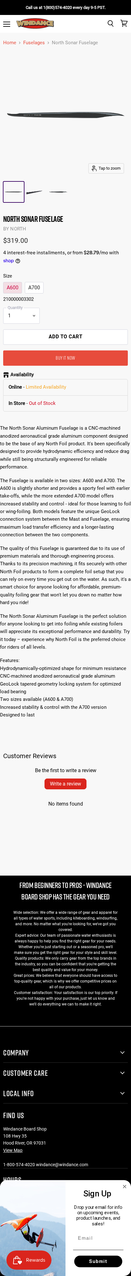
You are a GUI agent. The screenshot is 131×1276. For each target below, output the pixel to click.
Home (9, 43)
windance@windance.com (62, 1164)
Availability (22, 374)
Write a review (65, 784)
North (18, 229)
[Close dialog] (124, 1186)
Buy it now (65, 358)
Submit (98, 1261)
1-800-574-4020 (19, 1164)
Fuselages (34, 43)
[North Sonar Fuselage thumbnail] (13, 192)
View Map (13, 1150)
